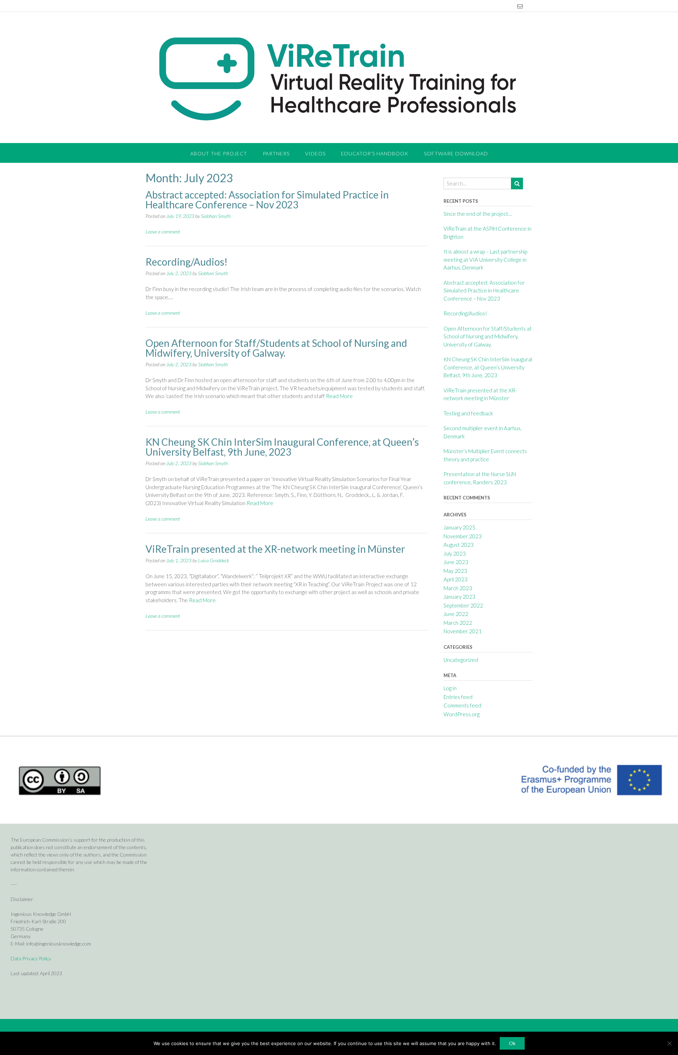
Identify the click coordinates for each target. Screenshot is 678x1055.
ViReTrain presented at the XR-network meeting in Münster (275, 549)
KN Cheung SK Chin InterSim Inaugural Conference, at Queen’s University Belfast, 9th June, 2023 (282, 447)
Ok (512, 1043)
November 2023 (463, 536)
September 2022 (463, 605)
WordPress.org (462, 714)
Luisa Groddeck (213, 560)
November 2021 (463, 631)
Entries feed (458, 697)
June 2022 (456, 614)
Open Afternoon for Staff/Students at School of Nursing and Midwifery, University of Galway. (276, 348)
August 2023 (459, 544)
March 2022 (458, 623)
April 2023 (456, 579)
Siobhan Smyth (216, 216)
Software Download (456, 153)
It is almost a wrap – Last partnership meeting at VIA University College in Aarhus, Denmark (485, 259)
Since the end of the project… (478, 214)
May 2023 (455, 571)
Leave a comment (162, 232)
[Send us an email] (520, 6)
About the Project (218, 153)
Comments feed (462, 705)
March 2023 (458, 588)
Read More (339, 396)
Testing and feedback (468, 413)
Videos (315, 153)
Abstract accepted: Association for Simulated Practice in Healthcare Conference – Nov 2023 (267, 200)
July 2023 (455, 553)
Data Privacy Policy (31, 958)
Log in (450, 688)
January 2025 (459, 527)
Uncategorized (461, 660)
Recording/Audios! (186, 262)
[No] (669, 1043)
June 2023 (456, 562)
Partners (276, 153)
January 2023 (459, 596)
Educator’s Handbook (375, 153)
